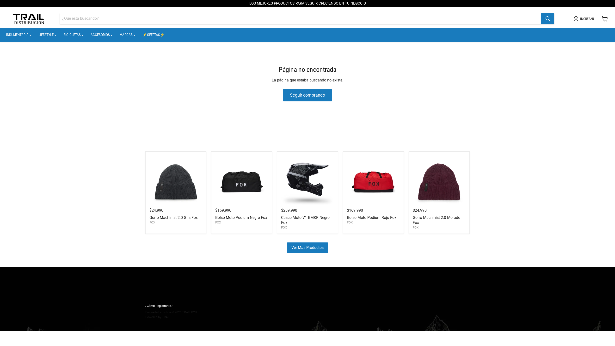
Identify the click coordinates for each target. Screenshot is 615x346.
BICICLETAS (72, 35)
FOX (152, 222)
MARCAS (126, 35)
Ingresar (587, 19)
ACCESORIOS (101, 35)
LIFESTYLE (46, 35)
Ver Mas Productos (307, 247)
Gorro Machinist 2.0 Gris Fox (173, 217)
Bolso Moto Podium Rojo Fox (371, 217)
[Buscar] (547, 18)
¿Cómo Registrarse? (158, 306)
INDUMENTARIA (17, 35)
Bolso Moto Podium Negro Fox (241, 217)
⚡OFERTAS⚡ (153, 35)
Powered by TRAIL (157, 317)
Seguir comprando (307, 95)
